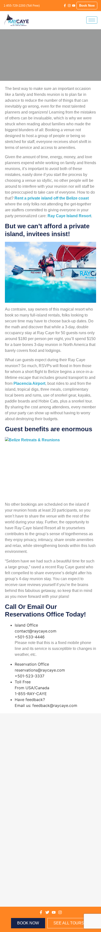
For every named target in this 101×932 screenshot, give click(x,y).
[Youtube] (73, 5)
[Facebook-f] (64, 5)
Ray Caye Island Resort (69, 216)
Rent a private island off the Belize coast (51, 198)
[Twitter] (47, 912)
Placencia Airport (29, 383)
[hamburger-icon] (91, 20)
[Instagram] (69, 5)
